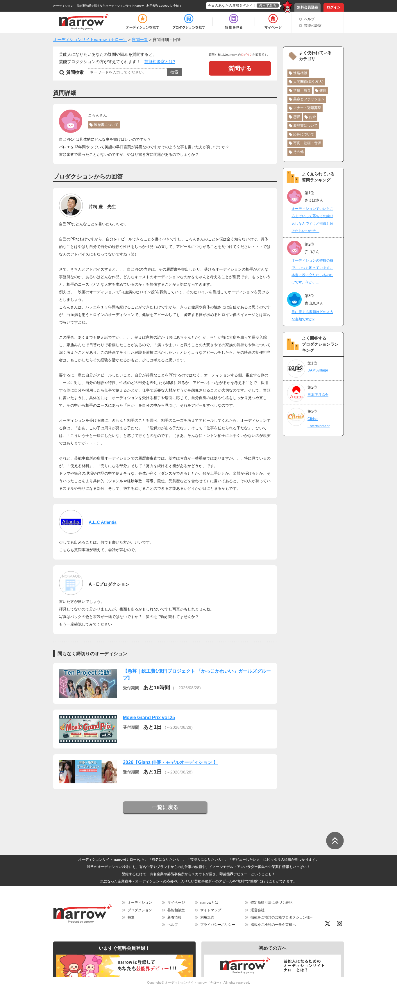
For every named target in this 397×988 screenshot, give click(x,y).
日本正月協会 (317, 395)
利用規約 (207, 917)
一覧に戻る (165, 807)
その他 (298, 152)
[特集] (234, 22)
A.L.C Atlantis (103, 522)
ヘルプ (309, 19)
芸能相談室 (312, 26)
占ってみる (267, 5)
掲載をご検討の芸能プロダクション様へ (282, 917)
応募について (303, 134)
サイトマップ (210, 910)
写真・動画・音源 (307, 143)
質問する (240, 68)
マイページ (176, 903)
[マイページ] (273, 22)
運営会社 (257, 910)
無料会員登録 (307, 7)
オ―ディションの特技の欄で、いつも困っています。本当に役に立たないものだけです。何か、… (312, 271)
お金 (312, 117)
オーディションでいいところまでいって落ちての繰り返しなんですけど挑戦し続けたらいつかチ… (312, 220)
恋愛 (296, 117)
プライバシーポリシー (217, 925)
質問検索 (75, 72)
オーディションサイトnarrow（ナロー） (194, 982)
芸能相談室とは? (159, 61)
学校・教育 (302, 90)
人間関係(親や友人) (308, 82)
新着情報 (174, 917)
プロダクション (140, 910)
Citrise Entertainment (318, 422)
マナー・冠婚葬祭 (307, 108)
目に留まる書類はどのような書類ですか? (312, 315)
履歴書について (106, 125)
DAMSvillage (317, 370)
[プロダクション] (189, 22)
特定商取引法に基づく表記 (271, 903)
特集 (131, 917)
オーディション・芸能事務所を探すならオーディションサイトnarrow (98, 5)
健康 (322, 90)
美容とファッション (309, 99)
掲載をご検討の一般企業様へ (273, 925)
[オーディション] (142, 22)
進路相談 (300, 73)
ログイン (334, 7)
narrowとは (209, 903)
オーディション (140, 903)
